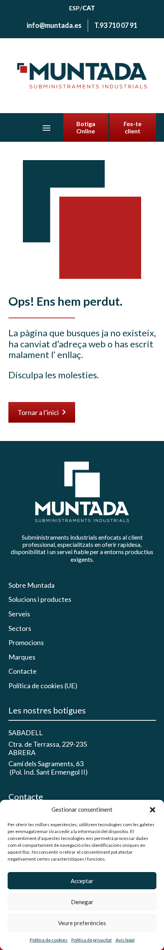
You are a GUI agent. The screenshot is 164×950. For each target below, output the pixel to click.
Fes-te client (132, 127)
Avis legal (125, 940)
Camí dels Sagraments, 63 (46, 763)
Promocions (26, 643)
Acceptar (82, 880)
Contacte (22, 671)
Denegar (82, 901)
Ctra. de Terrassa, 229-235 (47, 744)
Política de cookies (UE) (42, 686)
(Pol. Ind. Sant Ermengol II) (48, 772)
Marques (21, 657)
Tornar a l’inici (42, 412)
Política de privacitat (91, 940)
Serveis (19, 614)
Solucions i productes (39, 599)
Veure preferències (82, 922)
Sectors (19, 628)
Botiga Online (85, 127)
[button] (152, 810)
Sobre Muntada (31, 585)
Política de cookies (49, 940)
